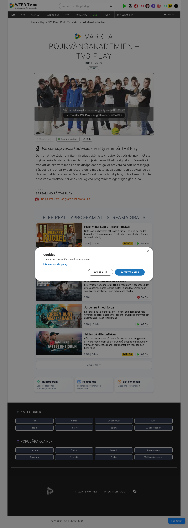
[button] (130, 272)
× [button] (148, 251)
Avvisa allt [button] (100, 272)
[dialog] (94, 264)
